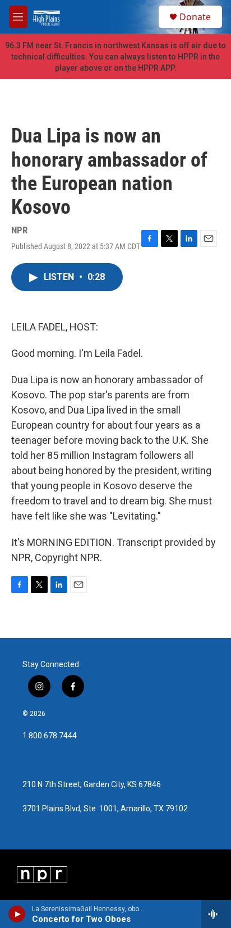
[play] (17, 914)
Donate (195, 17)
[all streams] (216, 914)
